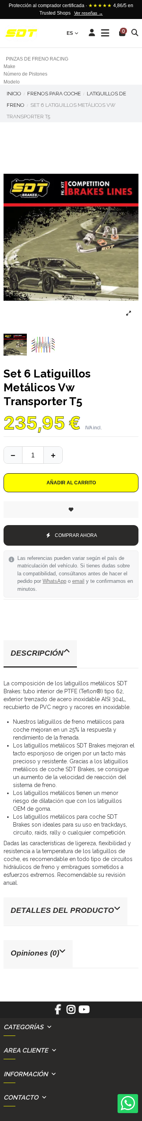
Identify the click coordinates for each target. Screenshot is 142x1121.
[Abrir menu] (105, 33)
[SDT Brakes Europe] (21, 33)
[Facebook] (58, 1012)
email (78, 581)
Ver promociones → (109, 13)
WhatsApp (54, 581)
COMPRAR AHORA (76, 535)
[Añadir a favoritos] (71, 509)
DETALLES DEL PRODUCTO (62, 910)
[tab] (71, 654)
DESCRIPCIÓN (37, 653)
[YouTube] (84, 1012)
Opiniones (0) (35, 953)
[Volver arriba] (52, 455)
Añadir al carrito (71, 483)
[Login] (92, 33)
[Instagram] (71, 1012)
